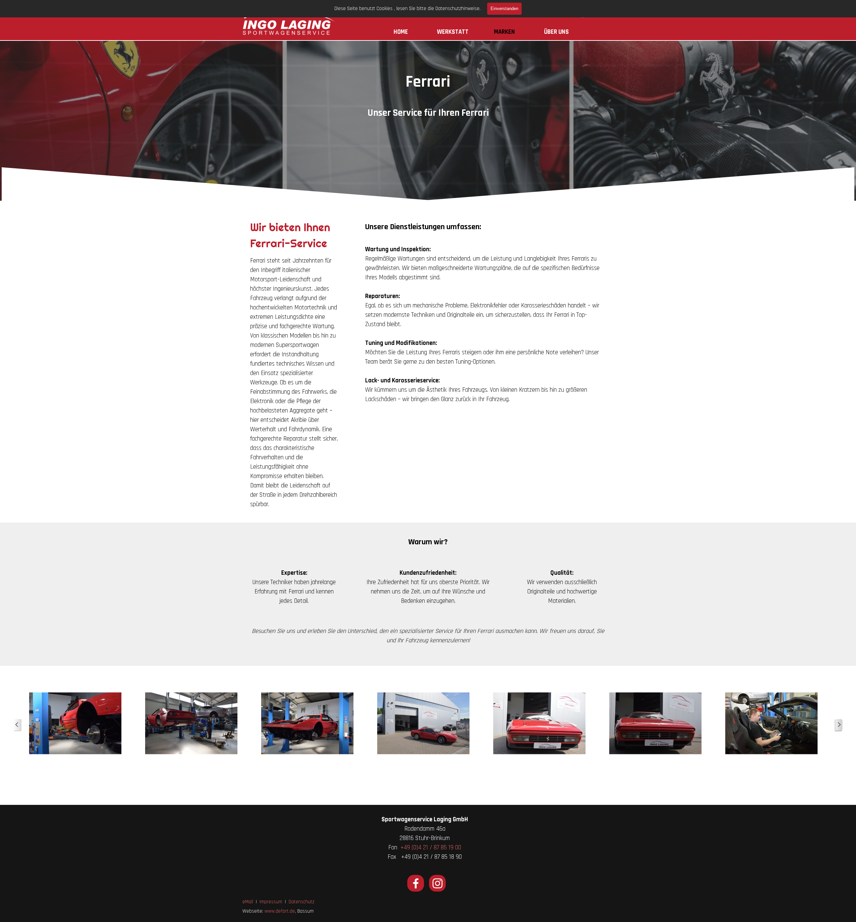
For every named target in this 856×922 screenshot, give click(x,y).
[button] (75, 723)
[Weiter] (839, 725)
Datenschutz (301, 902)
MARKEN (504, 32)
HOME (401, 32)
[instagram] (437, 883)
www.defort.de (279, 911)
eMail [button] (247, 902)
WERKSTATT (452, 32)
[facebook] (415, 883)
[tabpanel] (428, 113)
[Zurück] (17, 725)
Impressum (270, 902)
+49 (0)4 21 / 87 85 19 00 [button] (431, 847)
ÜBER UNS (556, 32)
